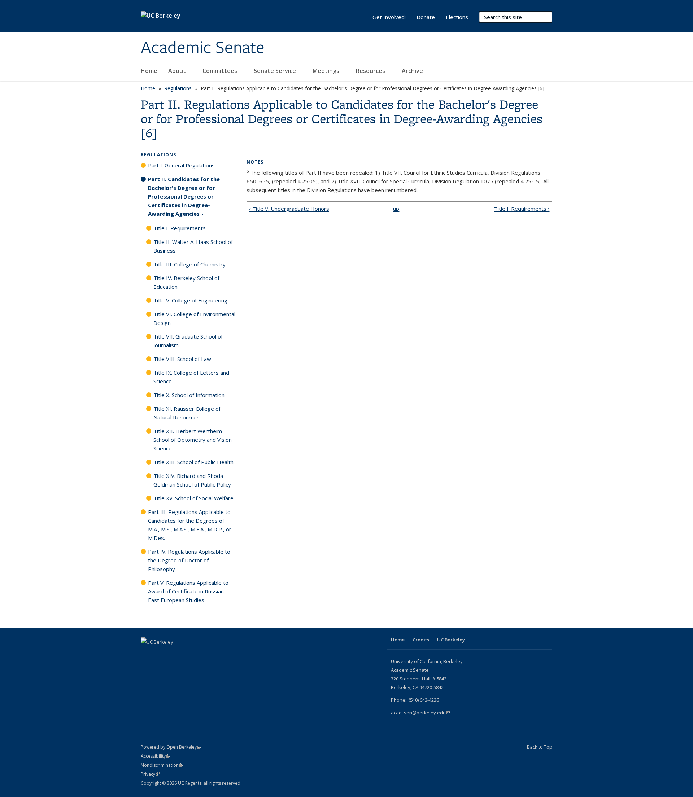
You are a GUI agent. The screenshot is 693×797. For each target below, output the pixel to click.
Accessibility (155, 756)
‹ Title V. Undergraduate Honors (289, 208)
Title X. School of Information (189, 394)
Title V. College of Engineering (190, 300)
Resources (371, 71)
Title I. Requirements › (522, 208)
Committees (220, 71)
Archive (412, 71)
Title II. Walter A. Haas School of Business (193, 246)
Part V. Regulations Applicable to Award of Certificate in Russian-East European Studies (188, 591)
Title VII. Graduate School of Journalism (188, 341)
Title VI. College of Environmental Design (194, 318)
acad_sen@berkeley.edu (420, 712)
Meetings (327, 71)
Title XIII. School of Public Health (193, 462)
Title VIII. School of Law (182, 358)
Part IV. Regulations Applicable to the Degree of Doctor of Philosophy (189, 560)
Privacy (150, 774)
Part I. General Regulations (181, 165)
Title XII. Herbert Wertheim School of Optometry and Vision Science (192, 439)
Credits (421, 639)
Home (149, 71)
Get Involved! (389, 17)
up (396, 208)
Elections (457, 17)
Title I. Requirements (179, 228)
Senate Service (275, 71)
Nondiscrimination (162, 765)
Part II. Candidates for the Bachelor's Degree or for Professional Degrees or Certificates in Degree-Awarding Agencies (184, 196)
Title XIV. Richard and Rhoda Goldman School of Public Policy (192, 480)
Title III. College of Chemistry (189, 264)
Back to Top (539, 747)
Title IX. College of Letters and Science (191, 377)
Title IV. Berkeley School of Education (186, 282)
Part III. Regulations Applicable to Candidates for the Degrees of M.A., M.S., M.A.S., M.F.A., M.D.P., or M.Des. (189, 524)
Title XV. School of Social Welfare (193, 498)
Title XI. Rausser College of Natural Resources (187, 413)
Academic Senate (203, 48)
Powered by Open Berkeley (171, 747)
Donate (426, 17)
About (177, 71)
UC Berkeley (451, 639)
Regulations (178, 88)
